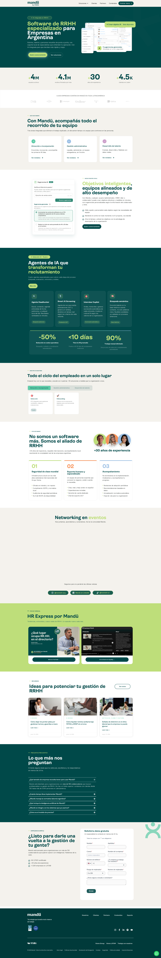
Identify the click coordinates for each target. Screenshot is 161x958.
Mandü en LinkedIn (82, 593)
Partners (107, 915)
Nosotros (85, 915)
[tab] (39, 388)
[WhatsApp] (156, 953)
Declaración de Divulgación (86, 950)
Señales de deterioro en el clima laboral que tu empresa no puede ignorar (114, 724)
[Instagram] (115, 930)
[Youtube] (132, 930)
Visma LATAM (111, 943)
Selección (34, 399)
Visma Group (99, 943)
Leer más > (34, 728)
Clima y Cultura (117, 718)
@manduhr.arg (60, 593)
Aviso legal (60, 950)
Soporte (130, 915)
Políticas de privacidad (71, 950)
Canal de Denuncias (127, 950)
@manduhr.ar (105, 593)
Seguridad (105, 950)
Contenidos (118, 915)
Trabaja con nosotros (125, 943)
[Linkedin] (73, 593)
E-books (34, 718)
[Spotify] (128, 930)
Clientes (96, 915)
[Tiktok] (98, 593)
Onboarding (61, 399)
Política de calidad (115, 950)
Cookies (98, 950)
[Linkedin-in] (123, 930)
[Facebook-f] (119, 930)
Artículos (106, 718)
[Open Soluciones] (87, 3)
